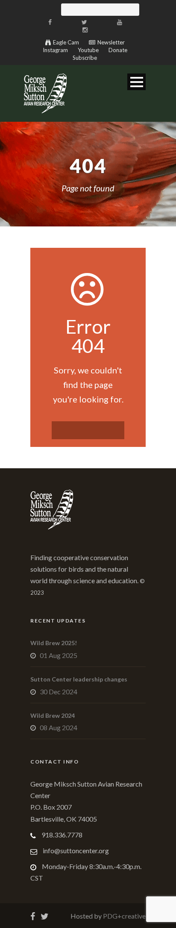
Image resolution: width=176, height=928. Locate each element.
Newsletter (111, 42)
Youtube (88, 50)
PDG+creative (124, 916)
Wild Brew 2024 (52, 715)
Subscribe (85, 57)
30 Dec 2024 (58, 691)
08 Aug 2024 (58, 727)
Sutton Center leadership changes (78, 679)
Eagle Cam (66, 42)
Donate (118, 50)
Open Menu (136, 81)
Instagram (55, 50)
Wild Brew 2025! (53, 642)
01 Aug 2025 (58, 655)
